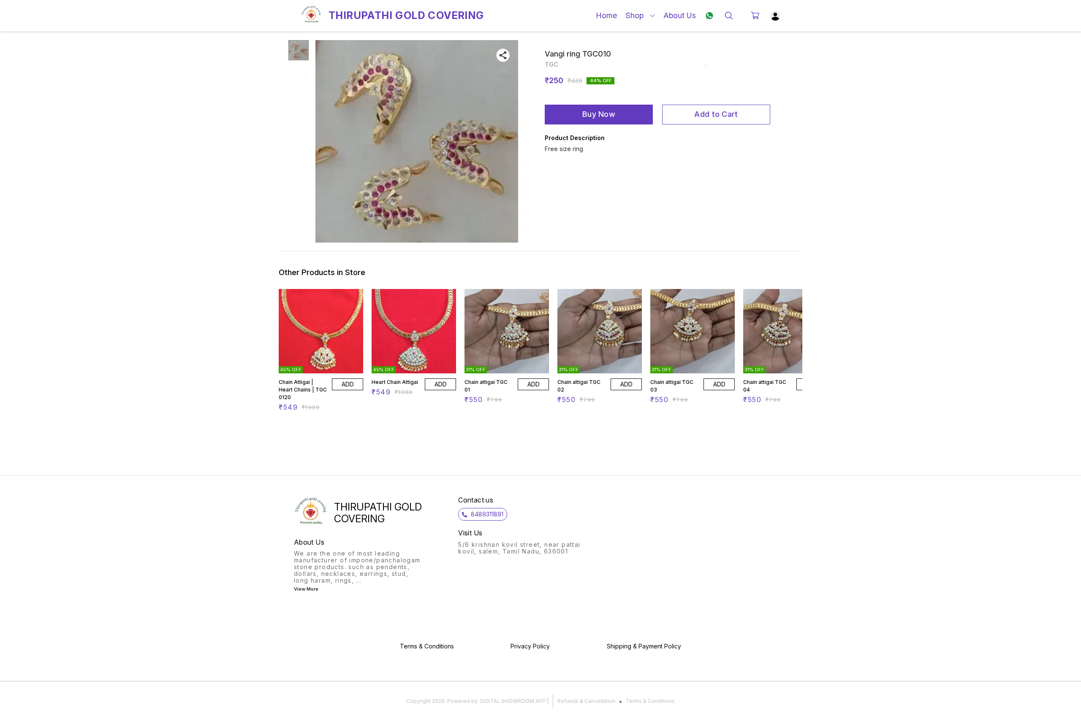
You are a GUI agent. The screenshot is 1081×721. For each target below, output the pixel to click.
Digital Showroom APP (513, 701)
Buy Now (598, 114)
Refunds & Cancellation (586, 701)
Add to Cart (716, 114)
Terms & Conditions (650, 701)
